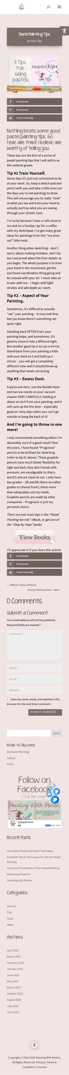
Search (56, 733)
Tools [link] (10, 918)
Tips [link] (39, 41)
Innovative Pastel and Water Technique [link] (30, 851)
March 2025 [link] (14, 956)
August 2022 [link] (14, 1000)
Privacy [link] (40, 1062)
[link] (64, 30)
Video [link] (10, 925)
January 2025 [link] (15, 969)
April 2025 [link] (13, 950)
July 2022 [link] (12, 1006)
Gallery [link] (11, 758)
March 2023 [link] (14, 987)
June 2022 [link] (13, 1012)
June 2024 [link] (13, 975)
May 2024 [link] (12, 981)
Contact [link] (42, 1067)
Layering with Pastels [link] (19, 880)
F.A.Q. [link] (10, 764)
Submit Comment (43, 712)
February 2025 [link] (15, 963)
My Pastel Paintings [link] (18, 752)
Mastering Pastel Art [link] (18, 874)
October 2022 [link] (15, 993)
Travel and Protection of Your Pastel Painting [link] (33, 868)
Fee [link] (33, 41)
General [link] (11, 906)
